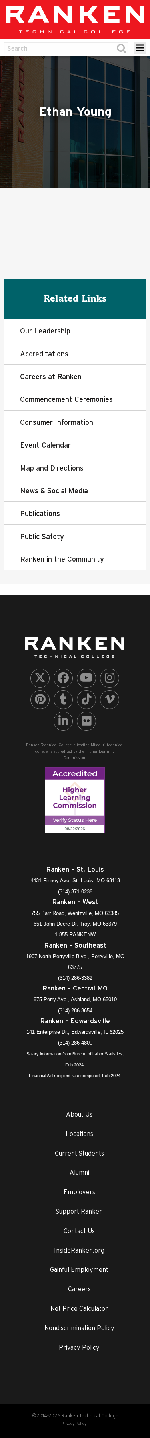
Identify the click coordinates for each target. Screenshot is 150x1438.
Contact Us (79, 1230)
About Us (79, 1114)
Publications (40, 513)
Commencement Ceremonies (66, 399)
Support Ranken (79, 1211)
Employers (79, 1191)
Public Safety (42, 536)
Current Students (79, 1153)
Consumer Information (56, 422)
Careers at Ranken (51, 376)
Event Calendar (45, 445)
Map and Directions (52, 468)
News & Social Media (54, 490)
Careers (79, 1288)
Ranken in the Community (62, 559)
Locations (79, 1133)
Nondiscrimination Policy (79, 1327)
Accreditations (44, 354)
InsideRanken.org (79, 1250)
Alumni (79, 1172)
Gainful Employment (79, 1269)
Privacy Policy (79, 1347)
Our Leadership (45, 331)
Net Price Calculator (79, 1308)
